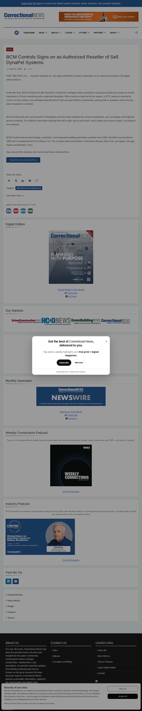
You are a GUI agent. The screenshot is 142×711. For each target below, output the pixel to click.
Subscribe (64, 362)
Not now (79, 362)
